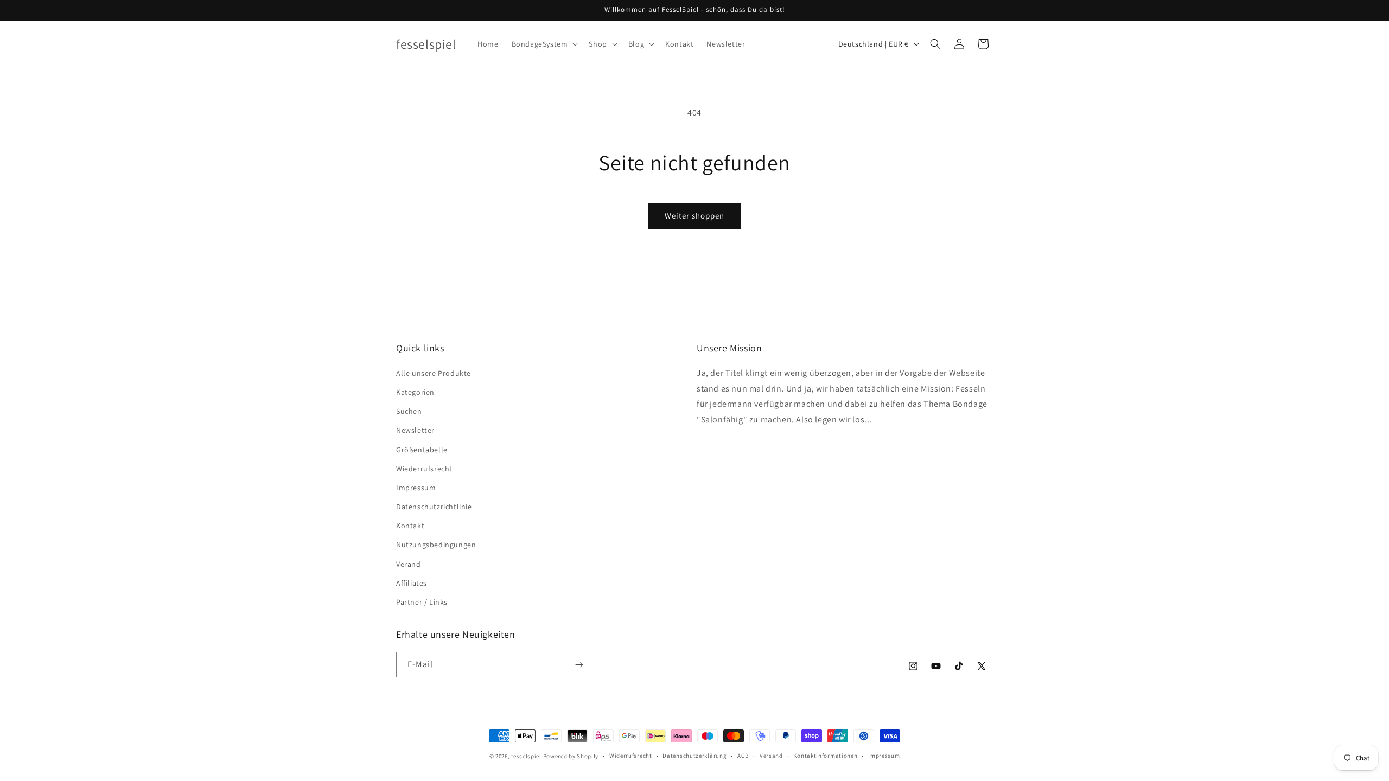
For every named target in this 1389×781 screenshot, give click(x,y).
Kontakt (410, 525)
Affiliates (411, 583)
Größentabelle (422, 449)
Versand (771, 755)
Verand (408, 564)
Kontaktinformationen (825, 755)
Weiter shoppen (694, 215)
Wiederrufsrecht (424, 468)
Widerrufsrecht (630, 755)
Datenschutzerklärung (694, 755)
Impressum (416, 487)
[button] (544, 44)
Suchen (409, 411)
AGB (743, 755)
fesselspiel (526, 756)
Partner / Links (422, 602)
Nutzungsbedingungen (436, 544)
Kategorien (415, 392)
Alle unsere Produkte (433, 373)
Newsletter (415, 430)
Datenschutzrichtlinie (434, 506)
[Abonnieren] (579, 664)
